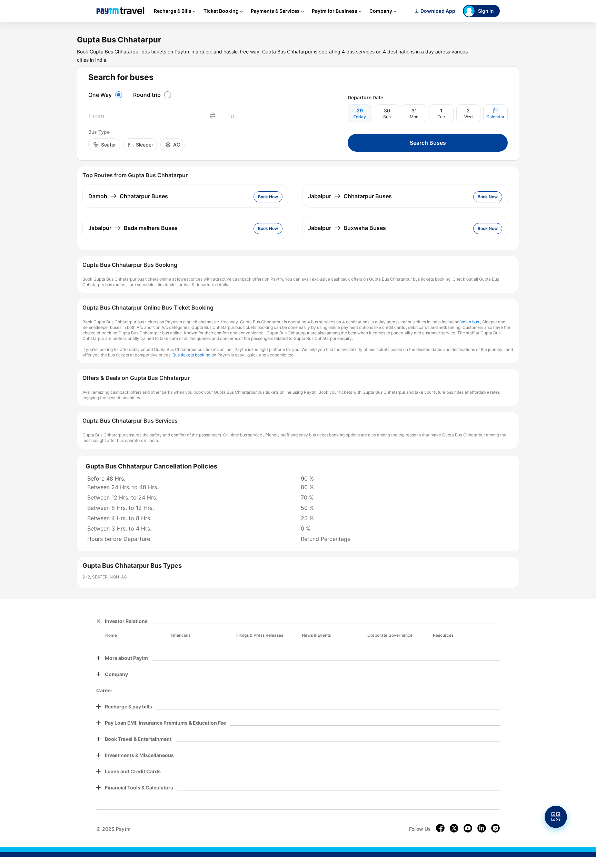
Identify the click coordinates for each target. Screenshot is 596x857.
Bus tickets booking (191, 354)
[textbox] (143, 117)
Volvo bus (469, 321)
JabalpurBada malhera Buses (133, 227)
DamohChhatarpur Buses (128, 196)
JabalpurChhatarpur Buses (350, 196)
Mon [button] (414, 116)
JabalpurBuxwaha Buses (347, 227)
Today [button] (360, 116)
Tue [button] (441, 116)
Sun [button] (387, 116)
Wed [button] (468, 116)
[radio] (106, 95)
